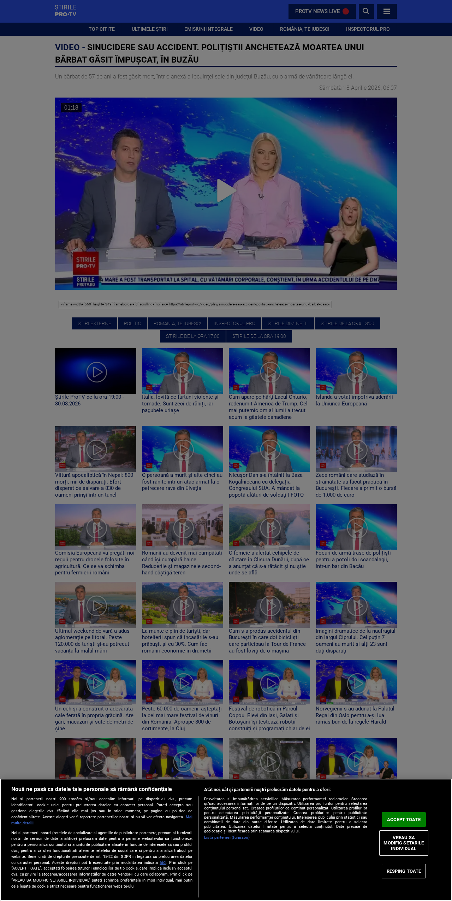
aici (163, 862)
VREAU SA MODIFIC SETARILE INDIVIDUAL (403, 843)
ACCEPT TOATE (404, 819)
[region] (226, 840)
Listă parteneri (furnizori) (227, 837)
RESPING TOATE (404, 870)
